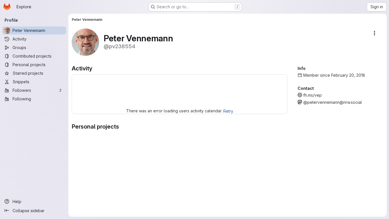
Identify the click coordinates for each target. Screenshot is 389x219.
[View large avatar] (85, 41)
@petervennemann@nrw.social (332, 102)
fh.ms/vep (312, 95)
